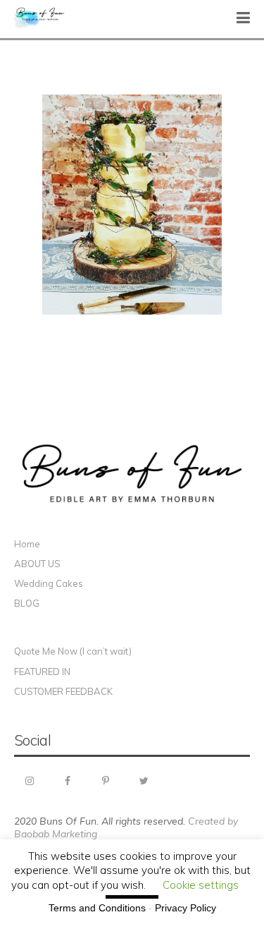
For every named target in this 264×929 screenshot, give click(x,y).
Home (27, 543)
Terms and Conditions (97, 907)
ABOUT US (37, 563)
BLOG (26, 603)
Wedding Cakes (48, 583)
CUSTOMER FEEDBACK (63, 691)
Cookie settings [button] (201, 885)
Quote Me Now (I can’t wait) (73, 651)
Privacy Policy (185, 907)
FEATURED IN (42, 671)
